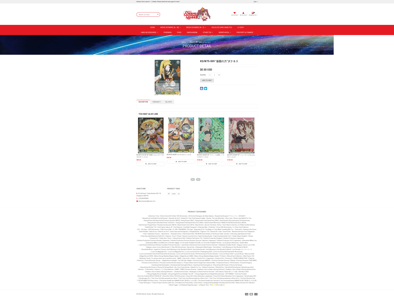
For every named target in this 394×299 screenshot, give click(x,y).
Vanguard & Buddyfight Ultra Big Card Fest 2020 (219, 283)
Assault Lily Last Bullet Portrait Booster (155, 218)
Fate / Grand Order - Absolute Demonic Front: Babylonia (237, 231)
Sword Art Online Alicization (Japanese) (199, 276)
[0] (201, 88)
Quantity (203, 75)
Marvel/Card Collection (234, 256)
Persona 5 (229, 258)
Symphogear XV (144, 278)
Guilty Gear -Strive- (166, 238)
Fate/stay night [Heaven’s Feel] (240, 234)
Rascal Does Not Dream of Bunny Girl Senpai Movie (157, 267)
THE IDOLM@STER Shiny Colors (148, 280)
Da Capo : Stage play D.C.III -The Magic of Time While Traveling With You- (210, 229)
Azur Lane (229, 218)
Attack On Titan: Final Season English (193, 218)
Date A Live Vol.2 (163, 231)
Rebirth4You (220, 267)
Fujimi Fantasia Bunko (205, 236)
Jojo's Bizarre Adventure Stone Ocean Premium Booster (199, 245)
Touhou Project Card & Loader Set (163, 283)
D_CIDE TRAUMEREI (179, 229)
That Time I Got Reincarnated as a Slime (164, 278)
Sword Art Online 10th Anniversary (174, 276)
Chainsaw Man (202, 227)
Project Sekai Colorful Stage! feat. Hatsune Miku (199, 263)
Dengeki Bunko (194, 231)
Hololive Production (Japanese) (234, 238)
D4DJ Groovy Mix (166, 229)
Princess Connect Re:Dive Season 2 (171, 263)
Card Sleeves (178, 227)
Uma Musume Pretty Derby (184, 283)
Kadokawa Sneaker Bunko (227, 245)
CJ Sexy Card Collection (241, 227)
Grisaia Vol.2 (154, 238)
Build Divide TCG (151, 227)
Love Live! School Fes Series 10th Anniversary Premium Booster (197, 254)
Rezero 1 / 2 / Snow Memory (164, 269)
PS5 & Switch (234, 263)
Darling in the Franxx (249, 229)
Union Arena (198, 283)
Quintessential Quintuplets (160, 265)
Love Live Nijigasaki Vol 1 (159, 251)
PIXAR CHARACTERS (240, 258)
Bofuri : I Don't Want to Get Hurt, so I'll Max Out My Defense (236, 225)
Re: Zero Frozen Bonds (182, 267)
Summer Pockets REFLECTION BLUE (149, 276)
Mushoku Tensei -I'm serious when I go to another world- (158, 258)
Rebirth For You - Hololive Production (202, 267)
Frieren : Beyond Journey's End (187, 236)
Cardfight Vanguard (190, 227)
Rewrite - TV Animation (146, 269)
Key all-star (191, 247)
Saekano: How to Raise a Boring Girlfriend (211, 269)
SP (169, 194)
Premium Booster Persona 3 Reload (223, 260)
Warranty (157, 102)
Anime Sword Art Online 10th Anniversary (173, 216)
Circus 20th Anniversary (224, 227)
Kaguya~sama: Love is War (246, 245)
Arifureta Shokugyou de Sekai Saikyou (201, 216)
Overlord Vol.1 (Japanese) (205, 258)
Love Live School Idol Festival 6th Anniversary (228, 251)
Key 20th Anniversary (179, 247)
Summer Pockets (241, 274)
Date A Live (153, 231)
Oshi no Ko (186, 258)
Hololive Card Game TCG (194, 238)
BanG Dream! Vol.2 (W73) (186, 225)
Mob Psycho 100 (248, 256)
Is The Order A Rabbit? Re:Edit (211, 243)
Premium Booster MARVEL (202, 260)
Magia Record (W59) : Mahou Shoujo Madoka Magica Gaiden (159, 256)
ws (179, 194)
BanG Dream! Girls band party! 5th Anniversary (235, 220)
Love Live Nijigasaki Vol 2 (176, 251)
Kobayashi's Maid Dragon (204, 247)
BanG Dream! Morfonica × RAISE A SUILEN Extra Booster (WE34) (225, 222)
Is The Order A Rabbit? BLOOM (190, 243)
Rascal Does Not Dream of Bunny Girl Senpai (228, 265)
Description (143, 102)
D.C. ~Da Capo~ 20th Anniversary (148, 229)
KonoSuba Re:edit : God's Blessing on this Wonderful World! (212, 249)
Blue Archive (200, 225)
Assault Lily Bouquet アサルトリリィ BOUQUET (230, 216)
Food (174, 236)
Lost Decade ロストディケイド (242, 249)
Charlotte (212, 227)
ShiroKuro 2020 (244, 271)
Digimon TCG (205, 231)
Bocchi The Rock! (210, 225)
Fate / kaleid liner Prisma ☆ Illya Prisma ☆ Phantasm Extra (162, 234)
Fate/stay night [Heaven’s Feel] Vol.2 (152, 236)
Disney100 (214, 231)
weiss (174, 194)
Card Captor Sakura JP (165, 227)
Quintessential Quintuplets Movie (181, 265)
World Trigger (173, 285)
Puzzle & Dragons (246, 263)
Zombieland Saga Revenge (188, 285)
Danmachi (238, 229)
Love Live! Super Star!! (226, 254)
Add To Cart (161, 161)
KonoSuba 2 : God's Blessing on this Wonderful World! (230, 247)
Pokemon (140, 260)
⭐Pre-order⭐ (220, 285)
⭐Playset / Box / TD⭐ (206, 285)
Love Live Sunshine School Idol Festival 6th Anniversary (157, 254)
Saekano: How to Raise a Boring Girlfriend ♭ (159, 271)
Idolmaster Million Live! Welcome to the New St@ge (162, 243)
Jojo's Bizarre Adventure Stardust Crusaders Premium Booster (159, 245)
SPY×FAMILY (230, 274)
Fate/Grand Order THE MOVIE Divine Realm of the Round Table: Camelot (206, 234)
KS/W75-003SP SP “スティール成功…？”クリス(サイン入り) (190, 156)
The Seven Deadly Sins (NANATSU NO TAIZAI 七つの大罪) (178, 280)
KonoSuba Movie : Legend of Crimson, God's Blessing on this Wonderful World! (167, 249)
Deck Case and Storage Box (179, 231)
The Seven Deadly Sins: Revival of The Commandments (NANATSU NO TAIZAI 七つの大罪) (227, 280)
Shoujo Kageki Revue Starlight (157, 274)
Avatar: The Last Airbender (215, 218)
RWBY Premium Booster (188, 269)
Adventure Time (153, 216)
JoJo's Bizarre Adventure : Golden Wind (235, 243)
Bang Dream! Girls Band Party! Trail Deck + (161, 222)
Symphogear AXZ (250, 276)
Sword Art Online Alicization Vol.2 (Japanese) (228, 276)
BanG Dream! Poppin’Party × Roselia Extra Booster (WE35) (157, 225)
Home (184, 42)
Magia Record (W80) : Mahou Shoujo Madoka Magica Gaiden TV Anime (203, 256)
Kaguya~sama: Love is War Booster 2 (159, 247)
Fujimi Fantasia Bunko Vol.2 (222, 236)
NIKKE (179, 258)
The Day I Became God (247, 278)
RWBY (177, 269)
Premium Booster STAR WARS (247, 260)
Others (193, 258)
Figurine (168, 236)
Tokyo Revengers (145, 283)
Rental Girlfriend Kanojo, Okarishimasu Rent (239, 267)
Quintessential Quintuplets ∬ (203, 265)
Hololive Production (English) (213, 238)
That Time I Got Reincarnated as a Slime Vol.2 (193, 278)
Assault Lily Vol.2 (174, 218)
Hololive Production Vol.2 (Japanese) (229, 240)
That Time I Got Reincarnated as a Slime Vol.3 (224, 278)
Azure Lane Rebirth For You (242, 218)
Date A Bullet (144, 231)
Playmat (251, 258)
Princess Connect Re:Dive (150, 263)
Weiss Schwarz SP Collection (245, 283)
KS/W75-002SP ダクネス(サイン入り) (158, 154)
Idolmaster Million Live (249, 240)
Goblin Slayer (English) (240, 236)
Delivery (168, 102)
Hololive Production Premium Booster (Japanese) (154, 240)
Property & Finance (223, 263)
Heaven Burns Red (179, 238)
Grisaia (251, 236)
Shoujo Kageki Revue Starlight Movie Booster (209, 274)
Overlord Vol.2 (219, 258)
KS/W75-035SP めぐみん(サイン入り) (249, 155)
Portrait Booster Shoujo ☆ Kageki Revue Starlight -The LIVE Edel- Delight (168, 260)
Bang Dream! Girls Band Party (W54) (207, 220)
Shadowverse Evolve (181, 271)
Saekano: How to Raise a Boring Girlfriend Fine (241, 269)
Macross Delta (249, 254)
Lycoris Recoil (239, 254)
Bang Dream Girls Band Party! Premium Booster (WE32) (162, 220)
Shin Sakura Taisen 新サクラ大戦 (226, 271)
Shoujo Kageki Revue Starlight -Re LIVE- (181, 274)
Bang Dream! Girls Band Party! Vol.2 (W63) (189, 222)
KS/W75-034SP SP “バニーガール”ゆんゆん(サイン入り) (221, 156)
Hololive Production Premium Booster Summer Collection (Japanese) (193, 240)
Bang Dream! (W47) (188, 220)
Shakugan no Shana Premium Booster (202, 271)
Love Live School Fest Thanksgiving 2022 (199, 251)
